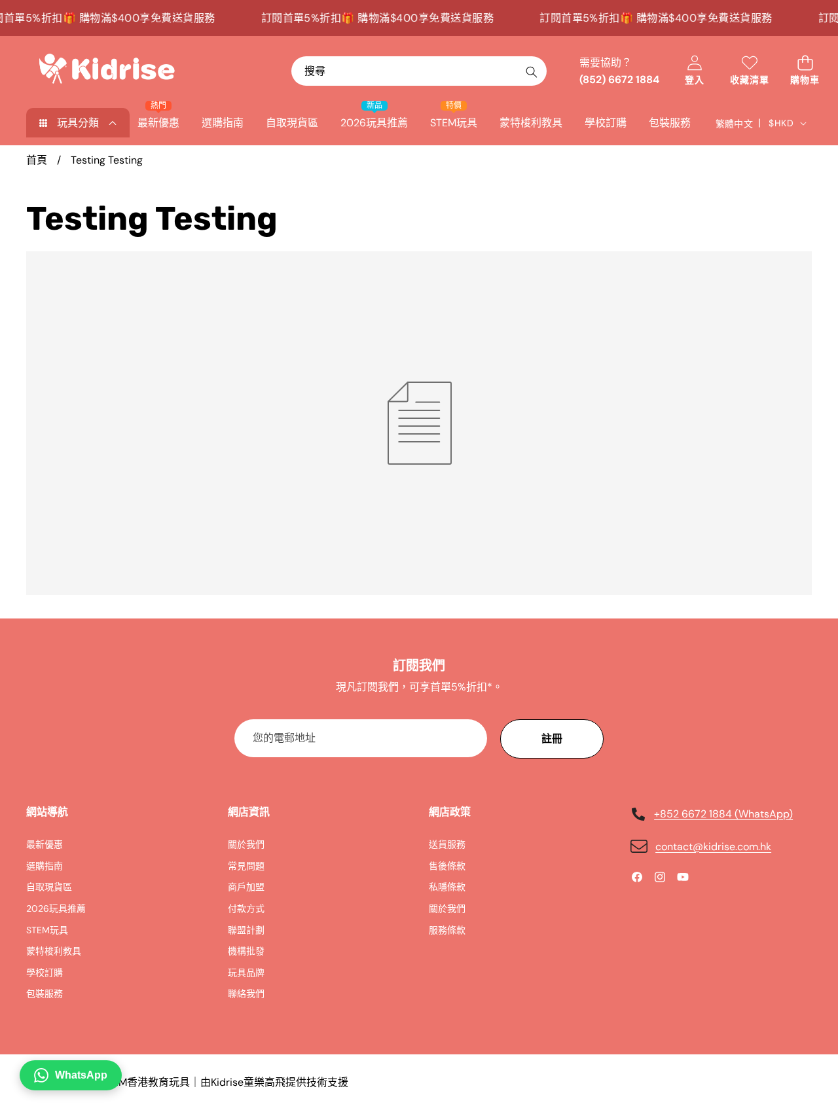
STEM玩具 (47, 930)
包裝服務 (44, 993)
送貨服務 (447, 844)
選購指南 (44, 866)
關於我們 (246, 844)
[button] (805, 71)
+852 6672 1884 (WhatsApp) (723, 814)
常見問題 (246, 866)
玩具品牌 (246, 972)
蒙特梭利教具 (53, 951)
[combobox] (419, 71)
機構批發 (246, 951)
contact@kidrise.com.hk (713, 846)
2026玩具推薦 (56, 908)
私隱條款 (447, 887)
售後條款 (447, 866)
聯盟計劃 (246, 930)
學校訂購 (44, 972)
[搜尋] (531, 71)
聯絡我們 (246, 993)
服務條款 (447, 930)
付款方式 (246, 908)
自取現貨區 (49, 887)
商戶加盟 (246, 887)
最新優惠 (44, 844)
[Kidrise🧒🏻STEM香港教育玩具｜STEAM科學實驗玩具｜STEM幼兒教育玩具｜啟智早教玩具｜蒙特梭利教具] (106, 71)
